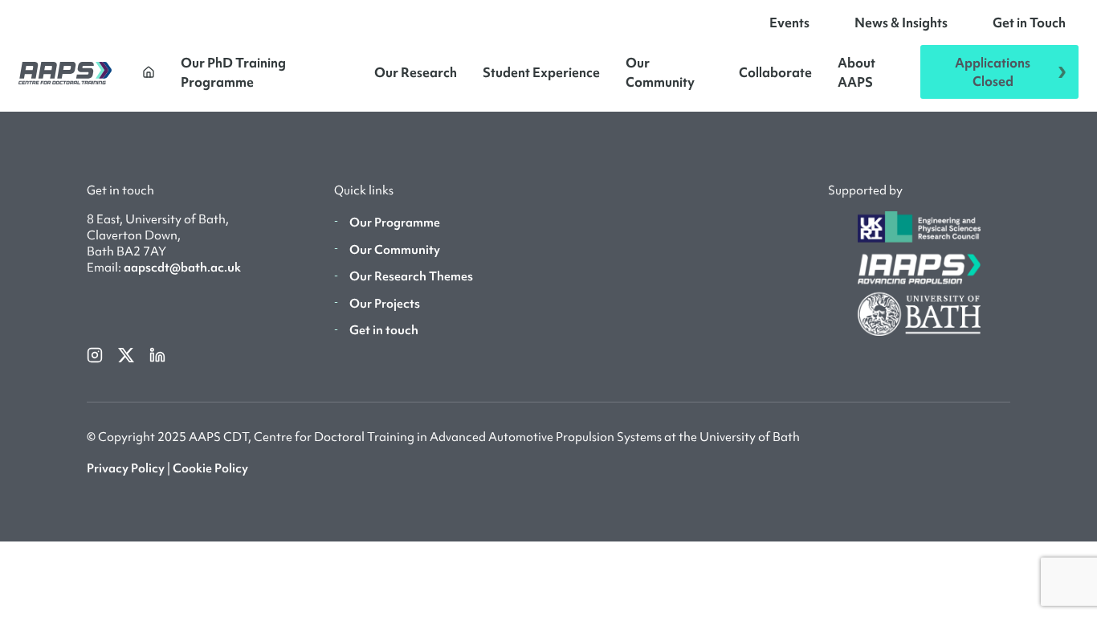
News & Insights (901, 22)
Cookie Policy (210, 468)
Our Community (660, 72)
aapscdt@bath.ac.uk (182, 267)
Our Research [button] (415, 72)
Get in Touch (1029, 22)
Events (789, 22)
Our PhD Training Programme (233, 72)
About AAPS (856, 72)
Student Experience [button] (541, 72)
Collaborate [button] (775, 72)
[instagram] (96, 354)
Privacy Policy (126, 468)
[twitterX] (127, 354)
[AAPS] (65, 71)
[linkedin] (157, 354)
